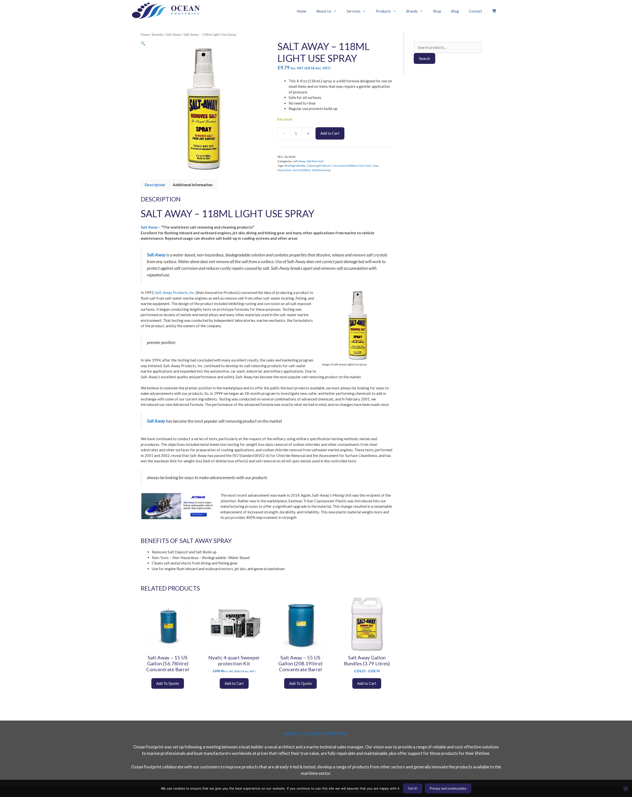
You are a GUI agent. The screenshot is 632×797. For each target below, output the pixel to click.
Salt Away (173, 34)
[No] (625, 788)
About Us (323, 11)
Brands (412, 11)
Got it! (412, 788)
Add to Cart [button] (234, 683)
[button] (143, 43)
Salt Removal (315, 161)
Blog (455, 11)
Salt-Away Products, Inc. (175, 292)
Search (424, 58)
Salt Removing (321, 170)
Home (301, 11)
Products (383, 11)
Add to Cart (329, 133)
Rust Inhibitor (302, 170)
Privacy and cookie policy (448, 788)
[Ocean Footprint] (168, 11)
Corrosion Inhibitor (344, 165)
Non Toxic (365, 165)
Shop (437, 11)
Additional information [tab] (193, 184)
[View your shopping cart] (494, 11)
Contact (475, 11)
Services (353, 11)
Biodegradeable (295, 165)
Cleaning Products (319, 165)
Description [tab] (155, 184)
